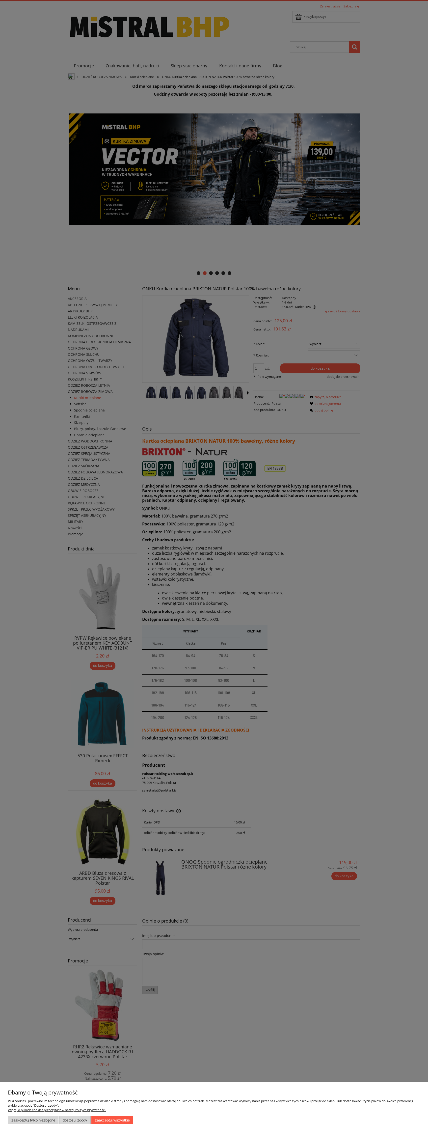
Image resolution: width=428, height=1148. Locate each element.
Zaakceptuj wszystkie (112, 1120)
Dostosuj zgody (75, 1120)
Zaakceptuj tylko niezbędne (33, 1120)
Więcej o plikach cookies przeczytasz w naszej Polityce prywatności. (57, 1110)
